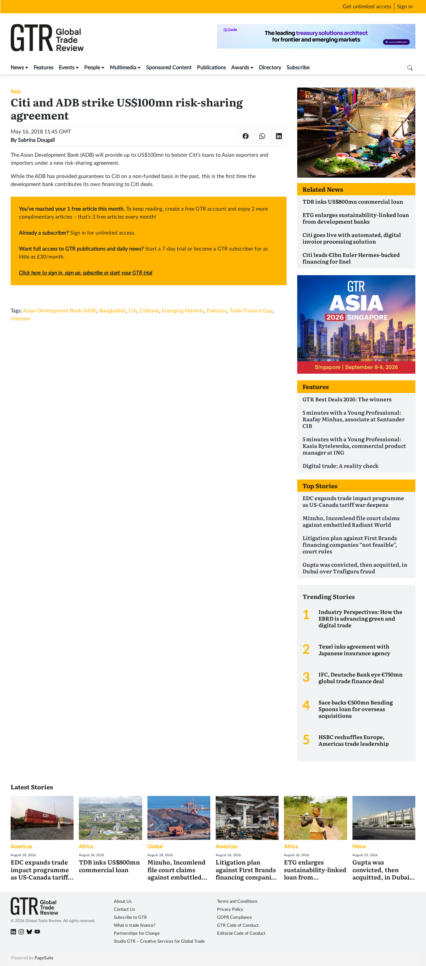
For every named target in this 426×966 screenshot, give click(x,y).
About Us (123, 901)
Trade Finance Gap (251, 310)
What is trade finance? (134, 925)
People (92, 67)
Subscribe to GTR (130, 917)
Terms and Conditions (237, 901)
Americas (21, 846)
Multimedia (123, 67)
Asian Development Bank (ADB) (60, 310)
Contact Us (124, 909)
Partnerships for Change (137, 933)
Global (155, 846)
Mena (359, 846)
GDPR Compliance (234, 917)
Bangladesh (112, 310)
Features (44, 67)
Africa (86, 846)
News (17, 67)
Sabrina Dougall (36, 140)
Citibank (149, 310)
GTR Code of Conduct (238, 925)
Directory (270, 67)
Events (67, 67)
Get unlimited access (367, 6)
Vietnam (20, 318)
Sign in (405, 6)
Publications (211, 67)
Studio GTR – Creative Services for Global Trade (159, 941)
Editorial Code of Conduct (241, 933)
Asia (16, 91)
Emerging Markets (183, 310)
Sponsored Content (169, 67)
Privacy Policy (230, 909)
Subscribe (298, 67)
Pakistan (217, 310)
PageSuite (44, 958)
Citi (132, 310)
